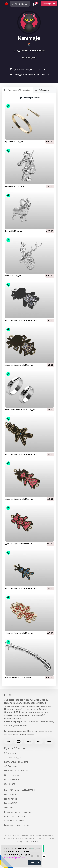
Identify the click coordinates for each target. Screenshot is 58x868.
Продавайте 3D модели (16, 770)
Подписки (38, 50)
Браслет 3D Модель (14, 142)
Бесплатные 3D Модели (16, 762)
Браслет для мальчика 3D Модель (21, 320)
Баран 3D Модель (13, 231)
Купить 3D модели (16, 748)
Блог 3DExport (11, 779)
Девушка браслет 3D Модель (19, 365)
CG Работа (9, 784)
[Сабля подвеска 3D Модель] (29, 657)
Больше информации (14, 857)
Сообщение (30, 57)
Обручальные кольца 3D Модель (20, 410)
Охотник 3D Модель (14, 186)
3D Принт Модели (13, 757)
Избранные (43, 90)
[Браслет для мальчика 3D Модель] (29, 300)
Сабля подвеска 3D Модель (18, 677)
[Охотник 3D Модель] (29, 166)
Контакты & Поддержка (19, 789)
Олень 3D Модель (13, 276)
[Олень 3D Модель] (29, 255)
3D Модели (10, 753)
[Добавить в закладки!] (50, 136)
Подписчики (20, 50)
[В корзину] (45, 136)
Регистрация (49, 4)
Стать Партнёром (12, 775)
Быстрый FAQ (11, 803)
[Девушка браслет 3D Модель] (29, 344)
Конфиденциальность (14, 816)
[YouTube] (44, 856)
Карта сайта (35, 841)
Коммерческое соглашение (17, 812)
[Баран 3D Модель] (29, 210)
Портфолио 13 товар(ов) (19, 90)
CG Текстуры (10, 766)
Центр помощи (11, 798)
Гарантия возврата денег (16, 825)
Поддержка (10, 794)
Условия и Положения (15, 820)
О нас (7, 695)
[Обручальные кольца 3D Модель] (29, 389)
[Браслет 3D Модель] (29, 121)
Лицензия (8, 807)
